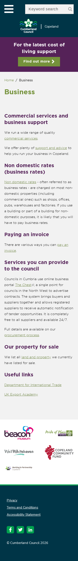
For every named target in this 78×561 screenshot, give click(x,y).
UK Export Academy (21, 394)
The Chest (24, 285)
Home (9, 80)
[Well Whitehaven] (18, 454)
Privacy (12, 500)
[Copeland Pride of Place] (59, 435)
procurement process (21, 335)
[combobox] (49, 9)
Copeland (51, 26)
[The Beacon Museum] (18, 437)
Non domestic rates (20, 182)
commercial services (20, 138)
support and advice (51, 148)
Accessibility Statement (24, 514)
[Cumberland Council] (28, 26)
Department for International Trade (33, 385)
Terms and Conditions (22, 507)
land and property (36, 357)
